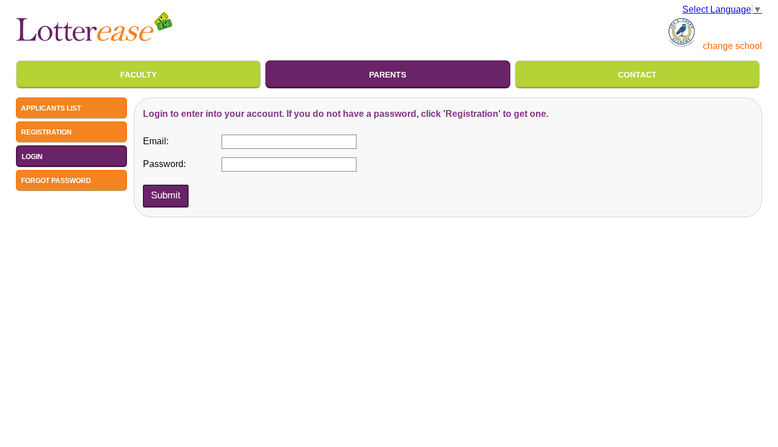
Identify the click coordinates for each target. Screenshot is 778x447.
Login (32, 157)
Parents (387, 74)
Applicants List (51, 108)
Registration (46, 132)
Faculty (138, 74)
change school (732, 46)
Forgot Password (56, 181)
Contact (637, 74)
